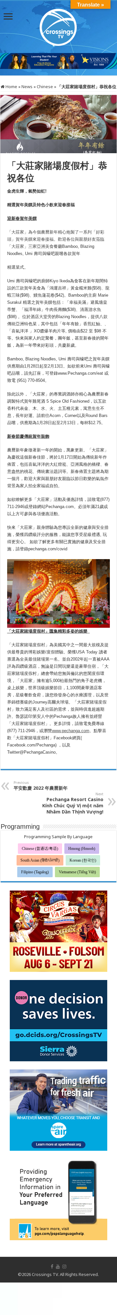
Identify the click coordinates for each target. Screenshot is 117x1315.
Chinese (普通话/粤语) (40, 848)
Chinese (45, 86)
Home (11, 86)
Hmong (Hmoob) (81, 848)
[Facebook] (52, 1266)
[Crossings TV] (58, 26)
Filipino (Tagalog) (35, 872)
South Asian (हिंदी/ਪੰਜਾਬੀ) (39, 860)
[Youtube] (57, 1266)
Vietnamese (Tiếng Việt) (77, 872)
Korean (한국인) (83, 860)
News (26, 86)
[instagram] (64, 1266)
